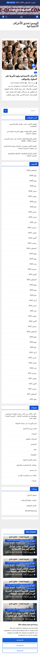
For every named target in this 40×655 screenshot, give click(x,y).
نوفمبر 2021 (32, 378)
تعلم (35, 72)
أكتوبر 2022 (33, 321)
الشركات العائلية (31, 439)
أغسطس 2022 (32, 332)
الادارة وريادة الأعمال (30, 429)
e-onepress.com (20, 10)
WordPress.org (31, 511)
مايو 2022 (33, 347)
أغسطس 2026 (32, 170)
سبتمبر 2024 (32, 243)
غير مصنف (33, 470)
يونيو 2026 (33, 181)
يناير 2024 (33, 264)
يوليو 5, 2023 (31, 83)
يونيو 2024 (33, 259)
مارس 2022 (32, 358)
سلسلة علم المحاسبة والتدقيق (27, 465)
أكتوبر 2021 (33, 384)
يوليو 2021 (33, 399)
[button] (6, 17)
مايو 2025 (33, 207)
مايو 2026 (33, 186)
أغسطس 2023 (32, 280)
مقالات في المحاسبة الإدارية (27, 475)
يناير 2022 (33, 368)
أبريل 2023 (33, 300)
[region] (20, 638)
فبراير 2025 (33, 217)
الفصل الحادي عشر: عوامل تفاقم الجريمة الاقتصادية (22, 547)
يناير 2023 (33, 311)
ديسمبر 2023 (32, 269)
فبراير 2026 (33, 191)
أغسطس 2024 (32, 248)
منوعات (34, 481)
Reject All (20, 651)
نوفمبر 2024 (32, 233)
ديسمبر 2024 (32, 227)
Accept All (20, 640)
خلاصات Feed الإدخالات (29, 500)
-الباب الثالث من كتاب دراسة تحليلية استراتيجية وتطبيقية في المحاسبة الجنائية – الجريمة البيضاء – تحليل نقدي (20, 416)
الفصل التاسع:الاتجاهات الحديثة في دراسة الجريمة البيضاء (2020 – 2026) (20, 593)
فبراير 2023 (33, 306)
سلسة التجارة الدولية (30, 460)
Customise (20, 645)
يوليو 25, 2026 (29, 619)
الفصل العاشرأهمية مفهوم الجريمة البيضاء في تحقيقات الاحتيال (21, 571)
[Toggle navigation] (21, 16)
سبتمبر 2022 (32, 326)
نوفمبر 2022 (32, 316)
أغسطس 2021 (32, 394)
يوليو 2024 (33, 253)
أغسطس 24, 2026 (28, 552)
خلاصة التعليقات (31, 506)
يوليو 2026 (33, 175)
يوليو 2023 (33, 285)
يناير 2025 (33, 222)
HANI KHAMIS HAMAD (17, 83)
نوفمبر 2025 (32, 196)
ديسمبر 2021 (32, 373)
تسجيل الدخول (32, 495)
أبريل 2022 (33, 352)
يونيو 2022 (33, 342)
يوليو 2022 (33, 337)
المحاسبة (34, 444)
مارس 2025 (32, 212)
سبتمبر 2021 (32, 389)
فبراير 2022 (33, 363)
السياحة (34, 434)
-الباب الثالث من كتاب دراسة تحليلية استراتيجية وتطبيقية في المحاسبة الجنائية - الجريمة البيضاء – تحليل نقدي (21, 541)
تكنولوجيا (34, 455)
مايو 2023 (33, 295)
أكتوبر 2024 (33, 238)
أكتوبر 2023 (33, 274)
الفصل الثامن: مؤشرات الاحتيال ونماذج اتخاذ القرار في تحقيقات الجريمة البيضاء (20, 616)
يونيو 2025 (33, 201)
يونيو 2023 (33, 290)
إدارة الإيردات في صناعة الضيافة (26, 423)
